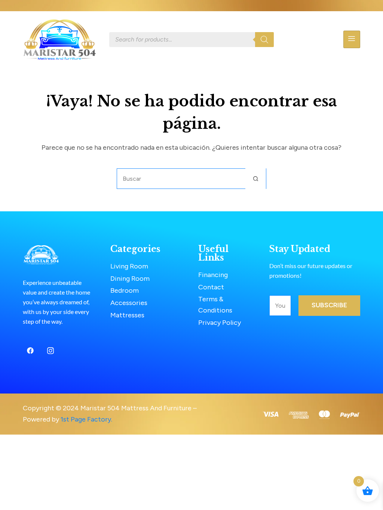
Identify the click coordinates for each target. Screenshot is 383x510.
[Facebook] (30, 350)
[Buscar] (264, 39)
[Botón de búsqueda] (255, 178)
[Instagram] (50, 350)
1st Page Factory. (86, 419)
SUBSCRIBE (329, 305)
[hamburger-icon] (351, 40)
